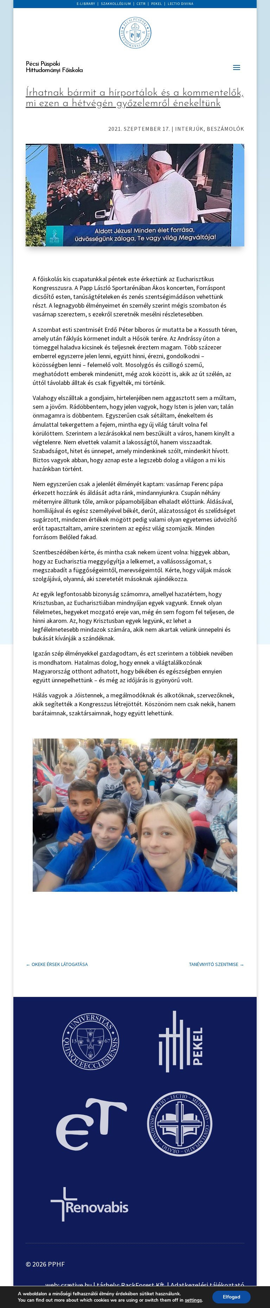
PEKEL (156, 3)
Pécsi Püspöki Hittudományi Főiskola (54, 67)
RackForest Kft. (143, 1285)
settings (193, 1300)
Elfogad (231, 1297)
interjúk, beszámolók (209, 128)
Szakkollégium (116, 3)
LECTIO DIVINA (180, 3)
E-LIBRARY (86, 3)
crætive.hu (76, 1285)
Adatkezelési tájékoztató (207, 1285)
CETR (141, 3)
